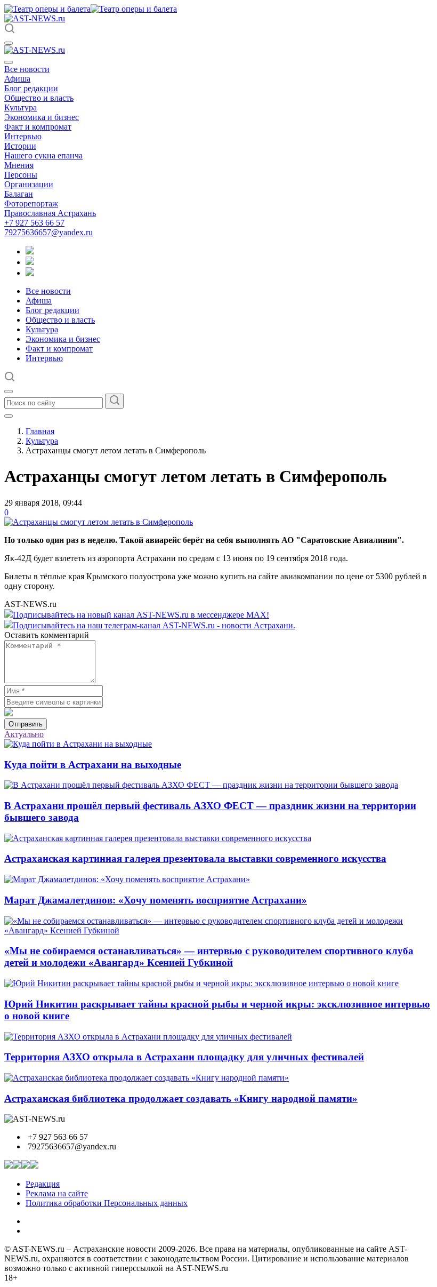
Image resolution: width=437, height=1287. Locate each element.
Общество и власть (39, 97)
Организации (28, 184)
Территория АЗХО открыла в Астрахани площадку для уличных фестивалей (184, 1056)
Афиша (17, 78)
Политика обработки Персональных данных (107, 1203)
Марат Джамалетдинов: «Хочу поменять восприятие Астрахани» (155, 900)
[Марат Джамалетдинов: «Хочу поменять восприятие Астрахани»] (127, 879)
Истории (20, 145)
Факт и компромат (37, 126)
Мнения (19, 165)
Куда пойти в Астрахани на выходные (92, 764)
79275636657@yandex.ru (48, 232)
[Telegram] (30, 251)
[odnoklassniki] (30, 262)
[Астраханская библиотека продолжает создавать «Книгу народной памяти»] (146, 1077)
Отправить (26, 724)
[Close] (8, 62)
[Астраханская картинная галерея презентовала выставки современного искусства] (157, 838)
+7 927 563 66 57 (34, 222)
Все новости (27, 69)
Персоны (20, 174)
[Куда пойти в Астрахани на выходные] (78, 743)
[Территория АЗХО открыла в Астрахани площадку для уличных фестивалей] (148, 1036)
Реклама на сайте (57, 1193)
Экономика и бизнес (41, 117)
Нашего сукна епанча (43, 155)
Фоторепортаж (31, 203)
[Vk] (30, 272)
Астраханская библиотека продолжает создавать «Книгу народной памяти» (181, 1098)
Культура (20, 107)
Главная (40, 431)
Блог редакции (31, 88)
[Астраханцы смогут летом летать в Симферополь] (98, 521)
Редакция (43, 1183)
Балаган (18, 193)
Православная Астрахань (50, 213)
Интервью (23, 136)
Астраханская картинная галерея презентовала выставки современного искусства (195, 858)
